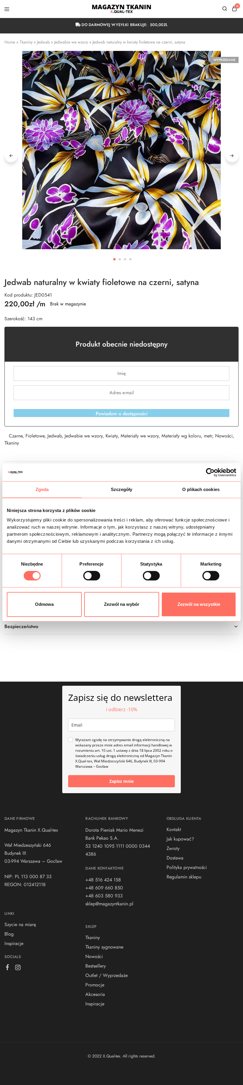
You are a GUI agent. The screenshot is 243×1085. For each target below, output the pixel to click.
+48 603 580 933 (104, 895)
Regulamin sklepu (184, 876)
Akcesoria (95, 994)
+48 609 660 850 (104, 887)
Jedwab (43, 42)
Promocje (94, 984)
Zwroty (173, 848)
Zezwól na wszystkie (199, 604)
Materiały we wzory (140, 435)
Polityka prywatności (187, 867)
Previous (10, 155)
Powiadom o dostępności (122, 413)
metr (208, 435)
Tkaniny (26, 42)
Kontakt (174, 829)
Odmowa (44, 604)
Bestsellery (95, 965)
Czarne (16, 435)
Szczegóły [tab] (121, 489)
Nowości (224, 435)
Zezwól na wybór (121, 604)
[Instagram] (18, 968)
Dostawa (175, 857)
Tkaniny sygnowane (104, 947)
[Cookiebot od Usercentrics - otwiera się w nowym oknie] (210, 472)
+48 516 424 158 (103, 879)
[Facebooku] (7, 968)
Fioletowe (34, 435)
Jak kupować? (180, 839)
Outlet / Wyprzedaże (106, 975)
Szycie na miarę (20, 924)
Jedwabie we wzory (71, 42)
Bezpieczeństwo (21, 626)
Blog (9, 934)
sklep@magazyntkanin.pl (109, 903)
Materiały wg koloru (181, 435)
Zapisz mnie (121, 781)
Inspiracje (13, 943)
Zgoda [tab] (42, 489)
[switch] (91, 575)
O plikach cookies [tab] (201, 489)
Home (9, 42)
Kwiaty (111, 435)
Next (232, 155)
